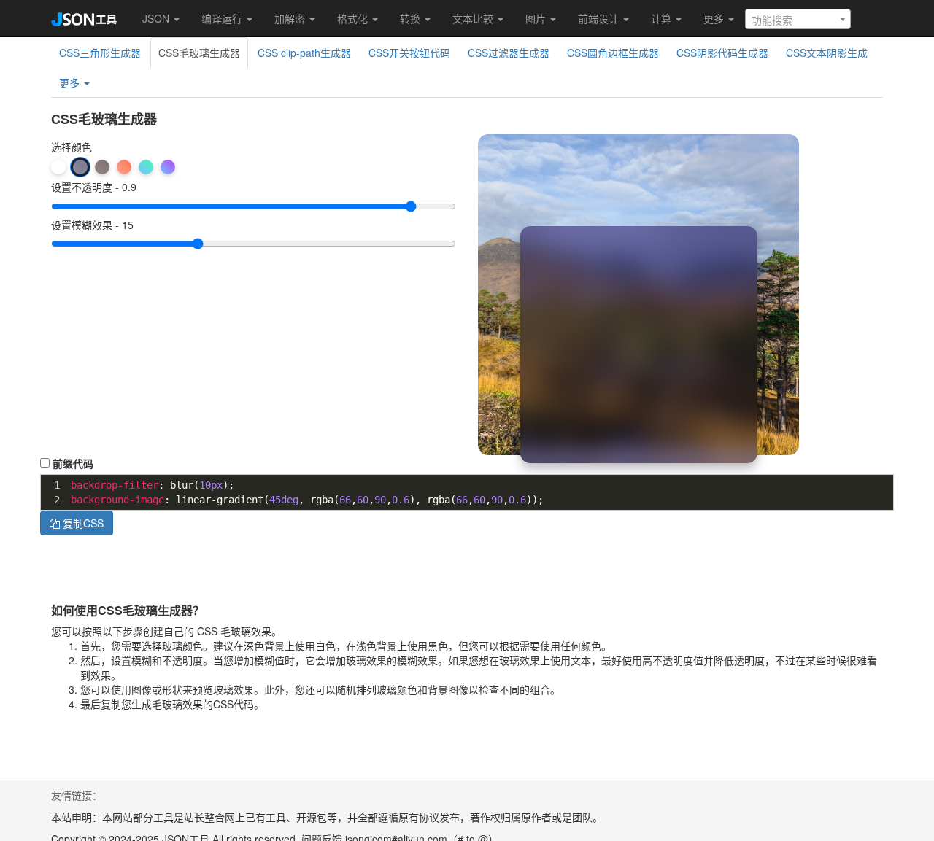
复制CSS (82, 523)
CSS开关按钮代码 (409, 52)
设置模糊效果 (81, 225)
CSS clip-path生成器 (304, 52)
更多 (715, 18)
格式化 (354, 18)
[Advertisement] (605, 568)
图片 (537, 18)
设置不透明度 (81, 187)
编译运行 (223, 18)
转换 (411, 18)
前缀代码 (73, 463)
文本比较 (474, 18)
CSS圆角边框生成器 (613, 52)
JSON (157, 18)
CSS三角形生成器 (100, 52)
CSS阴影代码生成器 (722, 52)
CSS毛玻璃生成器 (199, 52)
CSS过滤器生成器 (508, 52)
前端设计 (600, 18)
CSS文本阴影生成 (827, 52)
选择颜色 (71, 147)
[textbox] (798, 19)
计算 (662, 18)
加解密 (291, 18)
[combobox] (798, 19)
